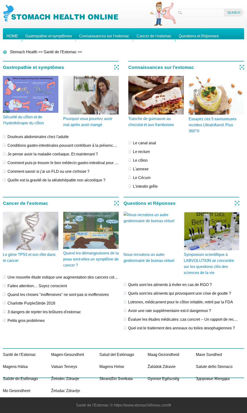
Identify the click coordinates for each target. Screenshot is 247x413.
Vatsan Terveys (64, 367)
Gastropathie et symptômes (48, 36)
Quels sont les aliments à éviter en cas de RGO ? (170, 285)
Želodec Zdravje (65, 379)
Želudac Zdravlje (65, 391)
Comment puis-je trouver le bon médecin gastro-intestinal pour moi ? (65, 163)
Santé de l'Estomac (60, 52)
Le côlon (140, 160)
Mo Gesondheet (16, 391)
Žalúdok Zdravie (162, 367)
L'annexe (141, 169)
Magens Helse (111, 367)
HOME (12, 36)
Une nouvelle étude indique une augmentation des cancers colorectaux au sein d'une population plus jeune (99, 277)
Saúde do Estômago (20, 379)
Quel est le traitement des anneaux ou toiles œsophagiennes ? (181, 328)
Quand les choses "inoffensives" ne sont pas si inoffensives (58, 295)
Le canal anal (144, 143)
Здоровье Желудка (213, 379)
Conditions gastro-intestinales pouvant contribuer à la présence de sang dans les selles (82, 145)
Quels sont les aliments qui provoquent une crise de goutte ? (179, 293)
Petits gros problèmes (26, 321)
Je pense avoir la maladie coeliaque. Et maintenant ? (52, 154)
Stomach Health (23, 52)
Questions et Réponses (199, 36)
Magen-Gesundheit (67, 355)
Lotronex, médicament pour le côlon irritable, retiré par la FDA (180, 302)
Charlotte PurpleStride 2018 (31, 303)
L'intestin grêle (145, 186)
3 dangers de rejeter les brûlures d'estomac (44, 312)
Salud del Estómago (116, 355)
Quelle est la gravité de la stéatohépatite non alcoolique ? (56, 180)
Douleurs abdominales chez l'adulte (38, 137)
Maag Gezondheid (163, 355)
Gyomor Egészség (163, 379)
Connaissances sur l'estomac (104, 36)
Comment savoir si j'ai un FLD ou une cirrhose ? (48, 171)
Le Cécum (142, 178)
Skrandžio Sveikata (116, 379)
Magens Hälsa (15, 367)
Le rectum (141, 152)
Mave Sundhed (209, 355)
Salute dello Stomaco (214, 367)
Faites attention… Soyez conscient (37, 286)
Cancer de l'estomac (154, 36)
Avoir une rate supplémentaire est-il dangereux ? (169, 311)
